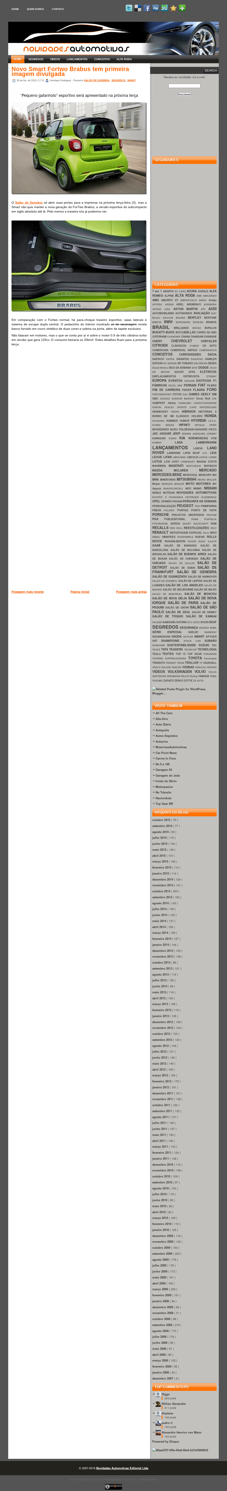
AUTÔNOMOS (184, 313)
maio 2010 (159, 1206)
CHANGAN (197, 336)
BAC (214, 313)
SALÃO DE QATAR (177, 607)
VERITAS (212, 667)
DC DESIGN (170, 363)
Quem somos (35, 9)
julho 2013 (159, 980)
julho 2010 (159, 1194)
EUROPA (160, 380)
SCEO (196, 622)
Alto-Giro (162, 719)
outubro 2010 (161, 1176)
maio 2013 (159, 992)
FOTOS (178, 394)
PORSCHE (162, 514)
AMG (156, 300)
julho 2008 (159, 1336)
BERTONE (210, 318)
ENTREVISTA (195, 376)
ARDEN (170, 304)
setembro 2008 (162, 1325)
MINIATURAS (168, 479)
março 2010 (160, 1218)
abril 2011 (159, 1141)
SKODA (177, 636)
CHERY (161, 341)
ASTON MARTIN (187, 309)
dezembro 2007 (163, 1378)
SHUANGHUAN (162, 636)
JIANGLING (199, 433)
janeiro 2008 (161, 1372)
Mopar (157, 484)
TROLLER (192, 662)
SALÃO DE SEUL (179, 612)
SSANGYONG (172, 640)
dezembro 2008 (163, 1307)
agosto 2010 (161, 1188)
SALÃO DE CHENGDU (184, 559)
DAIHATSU (198, 359)
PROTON (212, 515)
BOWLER (199, 322)
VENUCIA (201, 667)
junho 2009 (160, 1271)
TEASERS (176, 649)
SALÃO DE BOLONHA (186, 550)
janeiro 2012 (161, 1087)
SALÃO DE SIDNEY (204, 612)
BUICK (170, 332)
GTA (214, 398)
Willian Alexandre (174, 1404)
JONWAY (212, 433)
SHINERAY (210, 632)
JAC (155, 433)
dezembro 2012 (163, 1022)
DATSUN (157, 363)
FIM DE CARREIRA (167, 390)
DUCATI (181, 372)
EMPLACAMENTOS (167, 376)
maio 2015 (159, 849)
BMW (170, 321)
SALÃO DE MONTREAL (168, 594)
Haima (173, 403)
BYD (178, 332)
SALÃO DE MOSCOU (200, 594)
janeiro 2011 (161, 1158)
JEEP (177, 433)
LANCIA (200, 448)
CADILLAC (189, 332)
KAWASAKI (160, 438)
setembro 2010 (162, 1182)
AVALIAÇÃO (202, 313)
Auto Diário (163, 724)
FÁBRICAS (160, 385)
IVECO (213, 429)
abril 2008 (159, 1354)
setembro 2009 (162, 1253)
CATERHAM (159, 336)
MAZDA (163, 470)
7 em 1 (157, 291)
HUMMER (173, 421)
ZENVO (179, 680)
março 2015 (160, 861)
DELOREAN (201, 363)
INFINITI (187, 425)
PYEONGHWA (161, 523)
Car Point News (166, 753)
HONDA (210, 415)
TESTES (169, 654)
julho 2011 (159, 1123)
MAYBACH (210, 466)
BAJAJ (157, 317)
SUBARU (211, 640)
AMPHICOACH (189, 300)
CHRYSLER (209, 341)
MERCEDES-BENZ (167, 474)
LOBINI (213, 457)
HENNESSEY (161, 412)
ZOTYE (188, 680)
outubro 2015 (161, 820)
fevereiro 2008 (162, 1366)
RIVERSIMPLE (186, 537)
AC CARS (180, 291)
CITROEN (161, 345)
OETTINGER (193, 497)
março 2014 (160, 932)
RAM (214, 523)
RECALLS (161, 527)
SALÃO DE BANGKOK (182, 545)
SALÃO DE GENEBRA (97, 80)
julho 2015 (159, 837)
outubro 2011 (161, 1105)
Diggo (166, 1394)
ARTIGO (158, 309)
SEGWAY (204, 627)
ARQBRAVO (195, 304)
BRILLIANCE (183, 328)
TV (201, 662)
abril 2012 (159, 1069)
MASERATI (178, 465)
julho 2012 (159, 1051)
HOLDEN (198, 416)
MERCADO (208, 470)
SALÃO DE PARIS (184, 602)
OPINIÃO (166, 501)
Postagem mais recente (28, 592)
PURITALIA (210, 519)
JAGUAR (166, 433)
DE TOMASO (186, 363)
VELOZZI (166, 667)
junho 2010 (160, 1200)
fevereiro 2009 (162, 1295)
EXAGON (190, 380)
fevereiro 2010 (162, 1224)
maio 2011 (159, 1135)
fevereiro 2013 (162, 1010)
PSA (158, 519)
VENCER (176, 667)
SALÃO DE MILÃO (205, 589)
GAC (186, 394)
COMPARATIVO (208, 350)
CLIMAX (196, 345)
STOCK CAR (194, 640)
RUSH (203, 541)
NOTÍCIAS (170, 493)
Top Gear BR (164, 803)
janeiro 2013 (161, 1016)
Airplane (167, 1413)
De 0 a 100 (163, 764)
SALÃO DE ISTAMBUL (165, 580)
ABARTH (168, 291)
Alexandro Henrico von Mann (182, 1432)
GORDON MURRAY (184, 398)
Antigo (213, 300)
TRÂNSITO (159, 663)
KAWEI (174, 438)
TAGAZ (156, 649)
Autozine (162, 741)
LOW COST (172, 461)
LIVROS (204, 457)
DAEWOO (159, 359)
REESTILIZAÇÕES (197, 528)
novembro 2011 (163, 1099)
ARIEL (181, 304)
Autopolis (162, 730)
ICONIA (159, 425)
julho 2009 (159, 1265)
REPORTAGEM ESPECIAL (186, 533)
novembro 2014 (163, 885)
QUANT (188, 523)
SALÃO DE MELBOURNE (178, 589)
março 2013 (160, 1004)
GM (214, 394)
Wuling (194, 676)
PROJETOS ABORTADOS (189, 515)
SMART (131, 80)
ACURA (192, 291)
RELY (214, 528)
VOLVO (201, 671)
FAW (180, 385)
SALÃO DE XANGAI (201, 616)
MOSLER (180, 483)
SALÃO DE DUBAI (184, 568)
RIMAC (157, 537)
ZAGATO (168, 680)
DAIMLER (211, 359)
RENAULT (161, 532)
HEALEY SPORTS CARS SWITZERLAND (190, 407)
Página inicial (79, 592)
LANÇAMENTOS (77, 59)
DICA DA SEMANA (180, 368)
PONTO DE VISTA (204, 510)
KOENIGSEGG (199, 438)
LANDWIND (175, 453)
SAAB (158, 545)
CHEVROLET (186, 340)
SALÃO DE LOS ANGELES (185, 585)
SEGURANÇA (189, 627)
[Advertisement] (92, 617)
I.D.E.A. (212, 420)
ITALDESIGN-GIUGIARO (194, 429)
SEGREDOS (35, 59)
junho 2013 (160, 986)
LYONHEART (189, 461)
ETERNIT (212, 376)
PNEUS (158, 510)
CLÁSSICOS (180, 346)
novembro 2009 (163, 1241)
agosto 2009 (161, 1259)
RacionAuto (164, 798)
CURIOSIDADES (193, 354)
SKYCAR (188, 636)
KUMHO (163, 442)
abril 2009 (159, 1283)
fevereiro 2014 (162, 938)
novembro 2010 (163, 1170)
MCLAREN (186, 470)
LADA (185, 442)
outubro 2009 (161, 1247)
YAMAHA (204, 676)
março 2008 (160, 1360)
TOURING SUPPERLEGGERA (170, 658)
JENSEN (187, 433)
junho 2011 (160, 1129)
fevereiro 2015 (162, 867)
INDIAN (172, 425)
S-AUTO (212, 541)
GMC (156, 398)
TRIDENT (171, 662)
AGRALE (203, 291)
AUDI (212, 308)
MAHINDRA (160, 466)
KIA (183, 437)
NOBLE (157, 493)
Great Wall (204, 398)
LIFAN (168, 457)
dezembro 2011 (163, 1093)
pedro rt (167, 1423)
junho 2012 (160, 1057)
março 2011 (160, 1146)
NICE (189, 488)
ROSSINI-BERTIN (176, 541)
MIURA (202, 479)
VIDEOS (55, 59)
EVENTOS (176, 380)
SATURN (181, 622)
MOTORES (204, 483)
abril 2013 (159, 998)
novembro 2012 (163, 1028)
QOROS (176, 523)
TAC (214, 645)
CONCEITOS (102, 59)
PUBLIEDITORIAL (177, 519)
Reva (206, 532)
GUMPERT (160, 403)
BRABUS (211, 322)
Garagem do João (168, 775)
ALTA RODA (124, 59)
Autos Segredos (167, 736)
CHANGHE (210, 336)
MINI (156, 479)
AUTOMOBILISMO (163, 313)
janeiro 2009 (161, 1301)
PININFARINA (209, 506)
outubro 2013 (161, 962)
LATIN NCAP (193, 453)
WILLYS (185, 676)
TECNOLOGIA (207, 649)
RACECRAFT (202, 523)
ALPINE (169, 296)
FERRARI (191, 385)
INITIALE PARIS (206, 425)
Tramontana (210, 658)
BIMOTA (158, 322)
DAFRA (171, 359)
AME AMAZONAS (206, 295)
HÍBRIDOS (190, 411)
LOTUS (158, 461)
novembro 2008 (163, 1313)
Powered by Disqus (165, 1441)
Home (15, 9)
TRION (181, 662)
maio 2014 (159, 921)
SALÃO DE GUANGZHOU (170, 576)
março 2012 (160, 1075)
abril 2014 (159, 927)
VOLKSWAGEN (181, 671)
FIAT (202, 385)
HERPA (176, 411)
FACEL (172, 385)
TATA (165, 649)
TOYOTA (196, 657)
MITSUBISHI (187, 479)
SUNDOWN (159, 645)
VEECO (156, 667)
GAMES (195, 394)
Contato (58, 9)
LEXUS (157, 457)
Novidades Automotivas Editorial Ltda (122, 1468)
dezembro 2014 (163, 879)
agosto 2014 (161, 903)
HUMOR (185, 421)
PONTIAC (184, 510)
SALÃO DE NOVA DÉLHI (170, 598)
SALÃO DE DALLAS (182, 563)
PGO (198, 506)
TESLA (157, 654)
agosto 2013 (161, 974)
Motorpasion (164, 787)
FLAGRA (200, 390)
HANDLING (186, 403)
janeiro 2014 (161, 944)
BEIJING (182, 317)
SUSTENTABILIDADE (182, 645)
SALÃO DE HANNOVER (202, 577)
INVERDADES (161, 429)
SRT (156, 641)
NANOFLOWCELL (174, 488)
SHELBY (196, 632)
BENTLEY (196, 317)
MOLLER (212, 479)
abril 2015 (159, 855)
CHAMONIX (174, 336)
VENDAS (188, 667)
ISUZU (174, 429)
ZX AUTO (198, 680)
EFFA (194, 372)
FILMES (212, 385)
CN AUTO (209, 346)
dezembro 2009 (163, 1236)
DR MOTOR (163, 372)
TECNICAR (191, 649)
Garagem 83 (164, 769)
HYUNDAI (199, 420)
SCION (204, 622)
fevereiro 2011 (162, 1152)
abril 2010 (159, 1212)
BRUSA (198, 328)
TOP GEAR (195, 654)
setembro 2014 (162, 897)
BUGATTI (159, 332)
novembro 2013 (163, 956)
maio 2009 (159, 1277)
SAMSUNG (169, 622)
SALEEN (157, 622)
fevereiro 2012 (162, 1081)
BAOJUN (169, 317)
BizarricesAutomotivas (171, 747)
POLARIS (170, 510)
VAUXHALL (210, 663)
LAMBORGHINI (206, 442)
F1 (215, 380)
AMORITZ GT (170, 300)
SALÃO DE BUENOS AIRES (187, 554)
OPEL (156, 501)
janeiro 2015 (161, 873)
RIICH (213, 533)
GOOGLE (166, 398)
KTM (214, 438)
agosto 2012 (161, 1046)
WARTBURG (159, 676)
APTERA (158, 304)
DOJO (213, 367)
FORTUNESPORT (162, 394)
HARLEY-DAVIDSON (205, 403)
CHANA (186, 336)
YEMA (213, 676)
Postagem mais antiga (131, 592)
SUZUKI (205, 645)
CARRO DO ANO (207, 332)
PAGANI (177, 501)
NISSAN (210, 488)
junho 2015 (160, 843)
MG (214, 475)
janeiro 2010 (161, 1230)
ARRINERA (210, 304)
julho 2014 (159, 909)
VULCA (212, 672)
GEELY (206, 394)
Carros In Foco (166, 758)
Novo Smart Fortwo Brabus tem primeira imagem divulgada (70, 71)
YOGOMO (157, 680)
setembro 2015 (162, 826)
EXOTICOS (204, 380)
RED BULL (177, 528)
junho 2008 (160, 1342)
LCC (206, 453)
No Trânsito (163, 792)
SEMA (213, 627)
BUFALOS (211, 328)
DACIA (212, 354)
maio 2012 (159, 1063)
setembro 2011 (162, 1111)
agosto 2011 (161, 1117)
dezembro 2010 (163, 1164)
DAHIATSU (183, 359)
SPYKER (211, 636)
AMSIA (204, 300)
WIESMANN (174, 676)
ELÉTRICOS (208, 372)
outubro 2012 (161, 1034)
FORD (212, 389)
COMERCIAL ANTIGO (184, 350)
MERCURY (205, 475)
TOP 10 (182, 654)
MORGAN (168, 483)
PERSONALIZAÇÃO (164, 506)
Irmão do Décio (166, 781)
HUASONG (159, 420)
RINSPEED (169, 537)
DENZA (212, 363)
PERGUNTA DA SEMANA (200, 501)
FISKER (187, 390)
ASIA (168, 309)
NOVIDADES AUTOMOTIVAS (196, 492)
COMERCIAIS (161, 350)
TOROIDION (210, 654)
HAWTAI (158, 407)
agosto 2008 (161, 1331)
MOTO (191, 483)
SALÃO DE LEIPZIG (191, 581)
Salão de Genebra (29, 202)
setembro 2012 (162, 1040)
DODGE (204, 367)
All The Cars (164, 713)
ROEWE (201, 537)
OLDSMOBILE (209, 497)
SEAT (213, 622)
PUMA (197, 519)
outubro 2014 (161, 891)
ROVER (193, 541)
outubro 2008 (161, 1319)
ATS (204, 309)
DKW (195, 367)
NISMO (198, 488)
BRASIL (163, 327)
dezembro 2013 (163, 950)
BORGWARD (184, 322)
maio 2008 (159, 1348)
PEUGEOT (186, 505)
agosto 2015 (161, 832)
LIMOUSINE (180, 457)
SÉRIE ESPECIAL (170, 632)
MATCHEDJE (195, 465)
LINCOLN (193, 457)
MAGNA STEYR (207, 461)
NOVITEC (158, 497)
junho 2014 (160, 915)
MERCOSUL (190, 475)
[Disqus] (79, 413)
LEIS (213, 453)
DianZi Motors (160, 367)
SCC (190, 622)
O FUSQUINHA (175, 497)
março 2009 (160, 1289)
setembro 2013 (162, 968)
